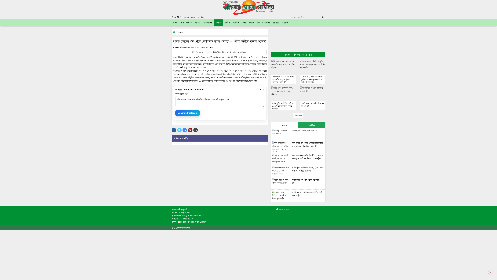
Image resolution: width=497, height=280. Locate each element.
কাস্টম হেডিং (181, 94)
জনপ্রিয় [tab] (312, 125)
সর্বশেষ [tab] (284, 125)
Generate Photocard (188, 113)
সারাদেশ (181, 32)
